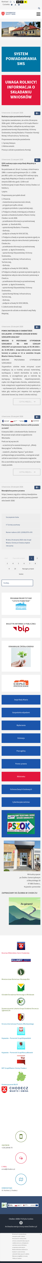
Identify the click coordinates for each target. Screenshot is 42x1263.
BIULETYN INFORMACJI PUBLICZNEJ (21, 624)
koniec (21, 574)
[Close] (40, 1234)
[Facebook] (21, 1223)
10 (15, 569)
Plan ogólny (21, 751)
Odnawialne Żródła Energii (21, 646)
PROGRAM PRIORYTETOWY (21, 598)
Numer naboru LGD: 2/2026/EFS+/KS (19, 532)
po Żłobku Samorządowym (29, 877)
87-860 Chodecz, (34, 883)
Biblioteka (21, 776)
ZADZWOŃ (5, 1145)
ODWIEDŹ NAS (7, 1188)
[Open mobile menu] (38, 14)
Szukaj (39, 8)
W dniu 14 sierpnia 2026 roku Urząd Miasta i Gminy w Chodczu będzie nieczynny (18, 543)
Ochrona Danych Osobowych (21, 789)
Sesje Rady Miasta (21, 699)
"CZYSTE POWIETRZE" (21, 601)
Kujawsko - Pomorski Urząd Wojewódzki (16, 1038)
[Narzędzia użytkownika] (37, 113)
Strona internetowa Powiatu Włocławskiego (18, 1024)
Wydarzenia (21, 725)
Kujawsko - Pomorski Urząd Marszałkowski (17, 1052)
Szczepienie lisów (12, 517)
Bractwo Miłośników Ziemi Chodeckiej (15, 953)
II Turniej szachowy (13, 525)
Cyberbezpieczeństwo (21, 802)
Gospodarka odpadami (21, 712)
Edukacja (21, 738)
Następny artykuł (28, 569)
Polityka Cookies (26, 1219)
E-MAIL (4, 1166)
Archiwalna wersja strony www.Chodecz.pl (21, 1226)
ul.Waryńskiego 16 (33, 880)
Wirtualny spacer (33, 874)
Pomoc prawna (21, 764)
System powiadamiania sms (21, 58)
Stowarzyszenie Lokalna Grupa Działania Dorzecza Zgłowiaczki (20, 1009)
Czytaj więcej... (25, 401)
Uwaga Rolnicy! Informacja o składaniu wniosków (21, 89)
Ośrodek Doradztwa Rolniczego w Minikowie (18, 995)
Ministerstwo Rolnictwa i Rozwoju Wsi (16, 979)
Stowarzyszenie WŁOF (10, 1084)
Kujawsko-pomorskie (32, 887)
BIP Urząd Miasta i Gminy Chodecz (14, 1068)
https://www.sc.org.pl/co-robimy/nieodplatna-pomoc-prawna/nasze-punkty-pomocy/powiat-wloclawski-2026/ (20, 497)
